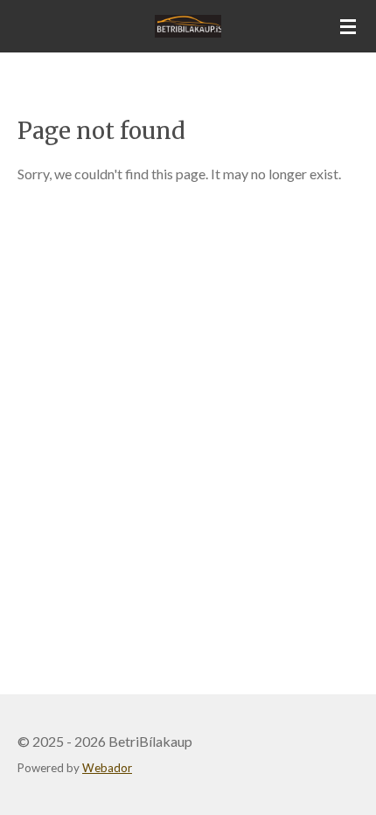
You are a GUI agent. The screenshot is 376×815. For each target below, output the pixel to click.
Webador (107, 768)
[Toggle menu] (348, 26)
